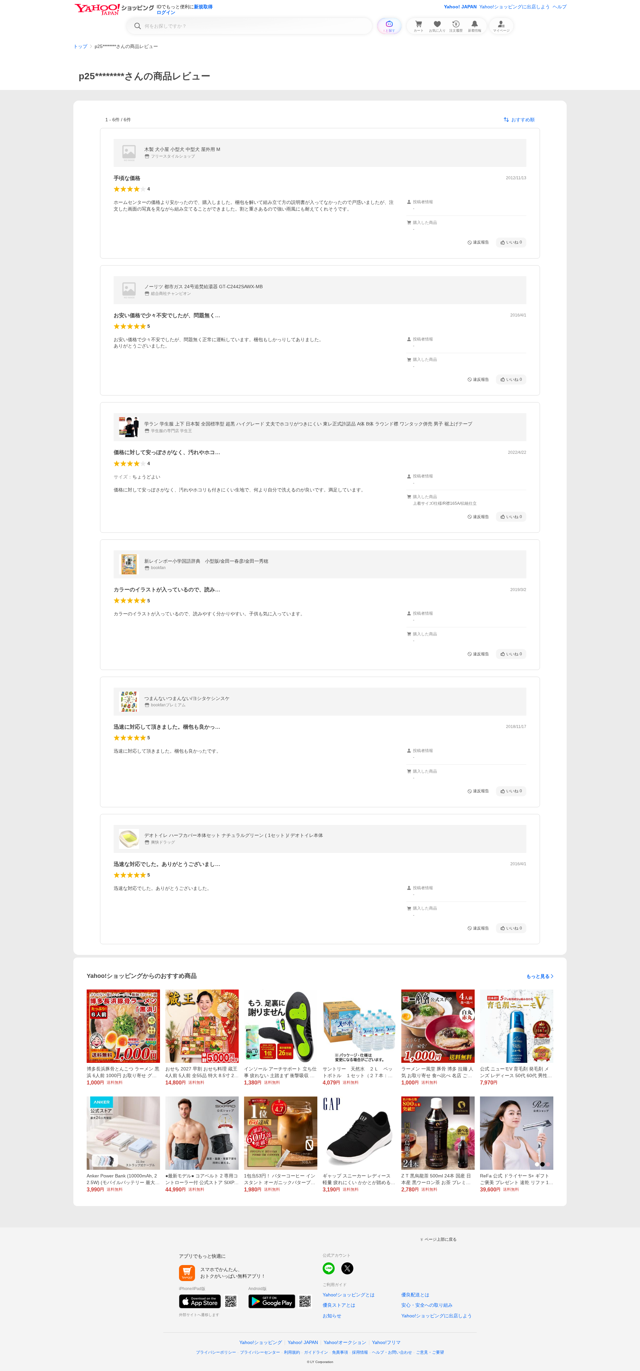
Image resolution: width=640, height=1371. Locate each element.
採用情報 (360, 1352)
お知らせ (332, 1315)
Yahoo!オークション (345, 1342)
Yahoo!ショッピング (260, 1342)
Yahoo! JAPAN (460, 6)
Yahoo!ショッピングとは (349, 1294)
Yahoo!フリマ (386, 1342)
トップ (80, 46)
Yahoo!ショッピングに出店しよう (514, 6)
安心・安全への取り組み (427, 1305)
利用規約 (292, 1352)
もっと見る (538, 976)
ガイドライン (316, 1352)
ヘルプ (560, 6)
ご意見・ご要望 (430, 1352)
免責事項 (340, 1352)
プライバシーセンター (260, 1352)
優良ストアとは (339, 1305)
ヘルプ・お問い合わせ (392, 1352)
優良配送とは (415, 1294)
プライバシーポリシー (216, 1352)
